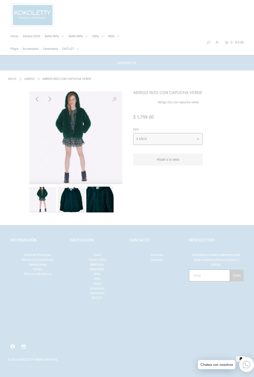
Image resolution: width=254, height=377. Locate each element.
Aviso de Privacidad (37, 255)
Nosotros (157, 255)
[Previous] (37, 99)
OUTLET (69, 49)
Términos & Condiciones (38, 260)
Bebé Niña (52, 36)
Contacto (157, 260)
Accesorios (30, 49)
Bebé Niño (76, 36)
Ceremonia (50, 49)
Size (136, 129)
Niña (95, 36)
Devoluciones (38, 264)
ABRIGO (29, 79)
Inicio (14, 36)
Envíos (37, 269)
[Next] (49, 99)
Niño (111, 36)
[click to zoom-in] (114, 99)
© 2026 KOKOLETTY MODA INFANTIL (33, 359)
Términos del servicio (38, 274)
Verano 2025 (31, 36)
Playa (14, 49)
